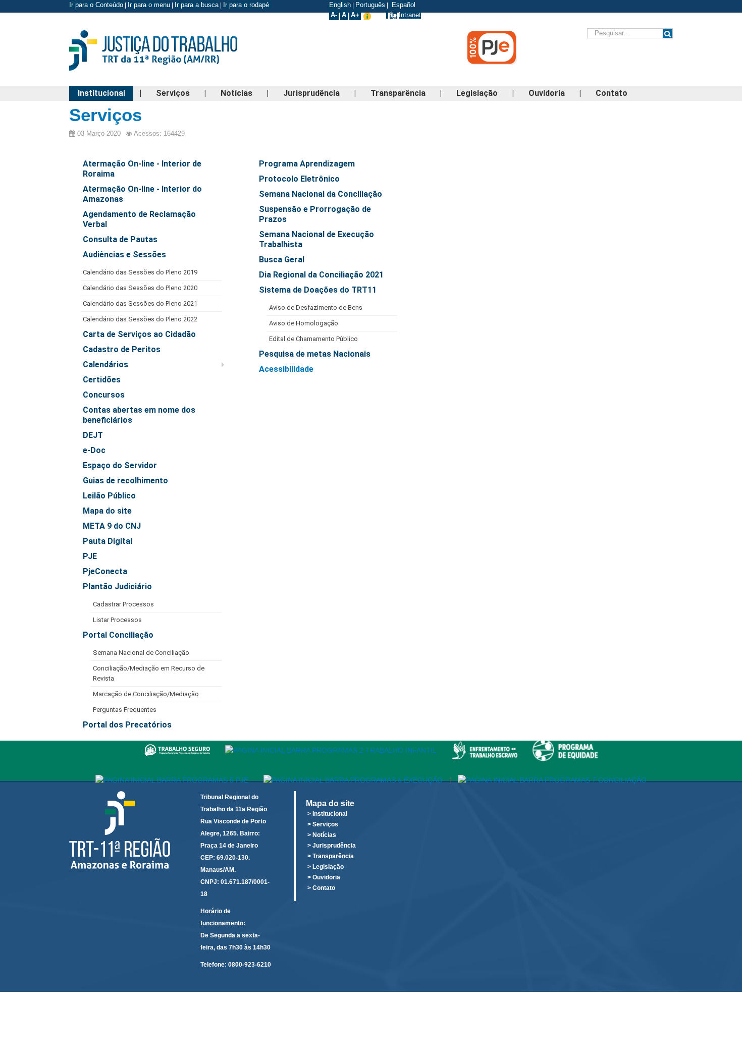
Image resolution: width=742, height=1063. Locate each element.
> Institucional (327, 813)
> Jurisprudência (331, 845)
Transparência (398, 93)
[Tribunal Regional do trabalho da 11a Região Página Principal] (169, 50)
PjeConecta (105, 571)
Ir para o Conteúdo (96, 5)
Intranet (410, 15)
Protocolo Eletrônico (299, 179)
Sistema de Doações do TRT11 (318, 290)
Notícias (236, 93)
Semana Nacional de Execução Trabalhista (316, 239)
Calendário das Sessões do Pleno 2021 (140, 303)
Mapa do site (107, 511)
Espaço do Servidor (120, 465)
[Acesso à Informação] (387, 15)
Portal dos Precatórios (127, 725)
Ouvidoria (546, 93)
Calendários (105, 364)
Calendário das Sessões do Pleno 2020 (140, 288)
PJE (90, 556)
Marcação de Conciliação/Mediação (146, 694)
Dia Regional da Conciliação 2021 (321, 274)
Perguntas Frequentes (124, 709)
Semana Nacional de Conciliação (141, 652)
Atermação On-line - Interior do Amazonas (142, 194)
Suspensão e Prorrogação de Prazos (315, 214)
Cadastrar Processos (123, 604)
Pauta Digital (107, 541)
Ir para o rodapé (247, 5)
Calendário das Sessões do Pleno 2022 (140, 319)
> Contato (321, 887)
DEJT (93, 435)
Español (402, 5)
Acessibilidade (286, 369)
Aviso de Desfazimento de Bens (315, 307)
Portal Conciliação (118, 635)
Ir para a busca (197, 5)
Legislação (477, 93)
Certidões (102, 379)
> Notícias (321, 834)
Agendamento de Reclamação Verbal (139, 219)
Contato (611, 93)
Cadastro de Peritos (122, 349)
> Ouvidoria (323, 877)
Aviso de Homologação (303, 323)
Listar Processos (117, 620)
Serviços (173, 93)
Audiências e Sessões (124, 254)
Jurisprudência (311, 93)
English (340, 5)
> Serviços (322, 824)
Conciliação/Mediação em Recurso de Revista (148, 673)
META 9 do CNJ (112, 526)
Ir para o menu (149, 5)
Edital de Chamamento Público (313, 339)
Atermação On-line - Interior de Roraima (142, 169)
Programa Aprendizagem (307, 164)
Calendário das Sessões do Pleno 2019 (140, 272)
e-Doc (94, 450)
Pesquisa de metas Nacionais (314, 354)
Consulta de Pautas (120, 239)
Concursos (104, 395)
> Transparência (330, 856)
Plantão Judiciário (117, 586)
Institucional (101, 93)
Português (370, 5)
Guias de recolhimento (125, 480)
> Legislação (325, 866)
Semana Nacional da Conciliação (320, 194)
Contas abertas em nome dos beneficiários (139, 415)
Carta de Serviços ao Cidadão (139, 334)
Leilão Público (109, 495)
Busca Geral (281, 259)
